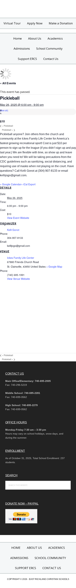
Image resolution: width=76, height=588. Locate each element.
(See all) (4, 110)
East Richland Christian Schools (38, 9)
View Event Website (18, 218)
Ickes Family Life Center (20, 257)
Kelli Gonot (13, 230)
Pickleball (7, 125)
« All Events (8, 83)
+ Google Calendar (10, 184)
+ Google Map (54, 266)
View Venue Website (18, 278)
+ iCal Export (28, 184)
